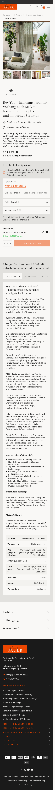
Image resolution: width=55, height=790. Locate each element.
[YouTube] (32, 770)
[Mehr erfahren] (15, 182)
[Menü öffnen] (48, 6)
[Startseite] (8, 7)
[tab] (12, 276)
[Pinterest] (28, 770)
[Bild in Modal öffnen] (26, 45)
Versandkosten (25, 156)
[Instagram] (25, 770)
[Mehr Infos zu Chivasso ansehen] (11, 92)
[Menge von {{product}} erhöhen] (10, 243)
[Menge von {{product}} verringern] (4, 243)
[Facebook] (21, 770)
